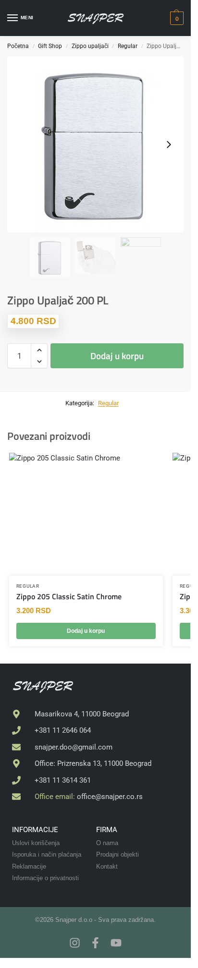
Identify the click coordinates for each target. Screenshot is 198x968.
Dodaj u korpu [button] (86, 631)
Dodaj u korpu (117, 356)
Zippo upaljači (90, 46)
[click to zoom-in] (95, 144)
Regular (127, 46)
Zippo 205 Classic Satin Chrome (69, 597)
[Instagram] (74, 942)
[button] (176, 18)
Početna (18, 46)
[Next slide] (169, 144)
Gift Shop (50, 46)
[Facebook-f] (95, 942)
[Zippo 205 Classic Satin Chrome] (86, 514)
